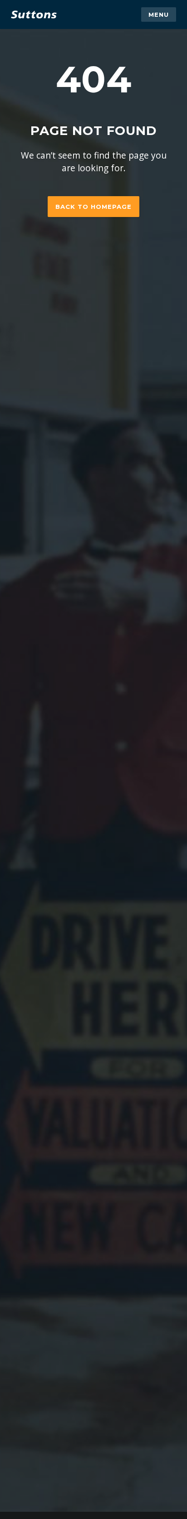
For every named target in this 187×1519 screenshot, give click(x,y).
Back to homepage (93, 206)
